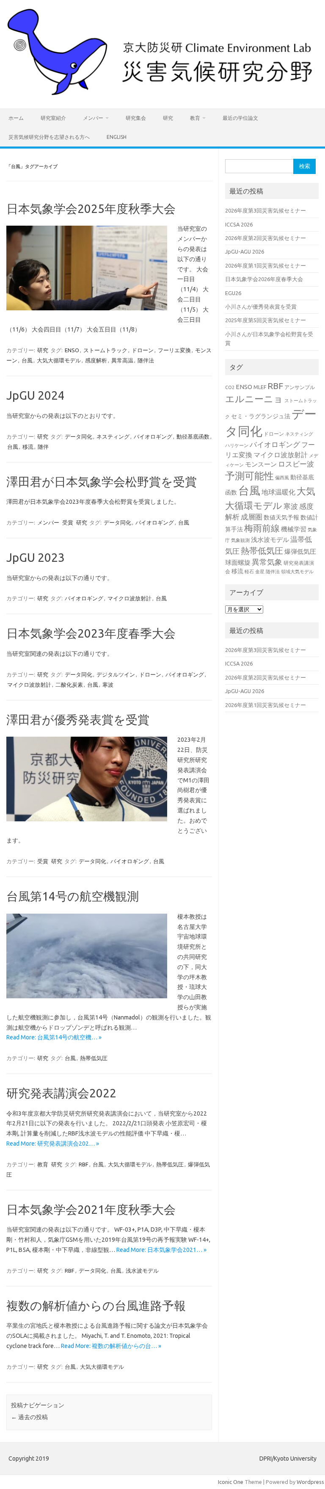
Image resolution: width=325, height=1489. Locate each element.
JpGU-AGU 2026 (244, 251)
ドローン (143, 350)
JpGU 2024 (35, 395)
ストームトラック (105, 350)
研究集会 (136, 118)
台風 (27, 360)
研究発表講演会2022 (61, 1092)
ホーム (16, 118)
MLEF (259, 387)
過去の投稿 (29, 1417)
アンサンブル (299, 387)
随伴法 (146, 360)
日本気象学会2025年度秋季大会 (91, 208)
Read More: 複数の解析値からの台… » (111, 1346)
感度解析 (96, 360)
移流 (27, 447)
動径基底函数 (192, 436)
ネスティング (112, 436)
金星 (259, 571)
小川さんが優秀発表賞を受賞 (261, 306)
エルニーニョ (254, 399)
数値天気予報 (281, 517)
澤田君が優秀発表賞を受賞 (77, 719)
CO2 (229, 387)
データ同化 (78, 436)
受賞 (67, 522)
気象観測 (240, 540)
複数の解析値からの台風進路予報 (96, 1305)
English (117, 137)
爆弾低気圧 (300, 551)
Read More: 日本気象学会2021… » (161, 1249)
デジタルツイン (115, 674)
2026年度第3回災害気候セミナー (265, 210)
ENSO (72, 350)
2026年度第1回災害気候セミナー (265, 265)
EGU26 (233, 293)
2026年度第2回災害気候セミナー (265, 238)
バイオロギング (153, 436)
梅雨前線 (262, 528)
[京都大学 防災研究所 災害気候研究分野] (162, 94)
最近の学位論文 (240, 118)
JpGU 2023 (35, 557)
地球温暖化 (278, 492)
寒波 (107, 685)
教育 (195, 118)
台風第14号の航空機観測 (72, 896)
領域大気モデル (297, 571)
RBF (83, 1164)
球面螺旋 (238, 562)
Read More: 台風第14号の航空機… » (54, 1037)
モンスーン (261, 464)
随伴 (43, 447)
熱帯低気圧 (93, 1058)
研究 (168, 118)
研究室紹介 (53, 118)
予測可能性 (249, 475)
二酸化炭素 (69, 685)
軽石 (249, 571)
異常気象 (267, 562)
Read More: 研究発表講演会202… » (52, 1143)
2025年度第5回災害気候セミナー (265, 320)
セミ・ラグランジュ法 (260, 416)
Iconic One (230, 1482)
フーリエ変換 (174, 350)
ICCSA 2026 (239, 224)
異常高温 (122, 360)
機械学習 (293, 529)
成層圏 (251, 517)
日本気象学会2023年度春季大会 (91, 633)
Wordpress (310, 1482)
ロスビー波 (296, 464)
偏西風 (282, 477)
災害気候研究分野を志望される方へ (49, 137)
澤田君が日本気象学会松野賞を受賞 (101, 481)
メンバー (93, 118)
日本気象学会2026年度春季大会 (264, 279)
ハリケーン (236, 445)
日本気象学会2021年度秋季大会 (91, 1209)
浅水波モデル (142, 1271)
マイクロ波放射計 (129, 598)
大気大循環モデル (59, 360)
